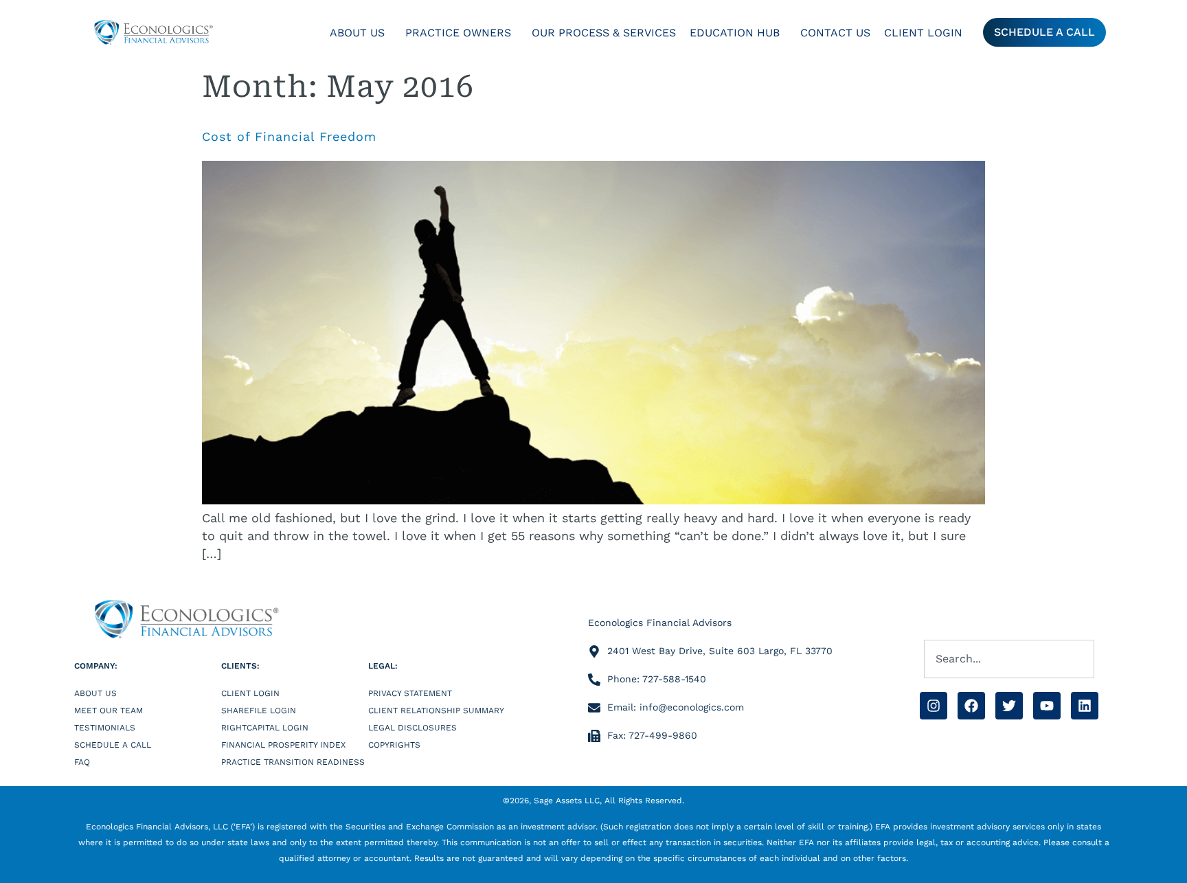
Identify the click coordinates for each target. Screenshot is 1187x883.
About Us (357, 32)
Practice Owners (458, 32)
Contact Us (835, 32)
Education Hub (735, 32)
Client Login (923, 32)
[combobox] (1009, 659)
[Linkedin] (1084, 705)
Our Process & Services (604, 32)
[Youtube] (1047, 705)
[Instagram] (933, 705)
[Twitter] (1009, 705)
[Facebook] (971, 705)
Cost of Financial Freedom (289, 136)
